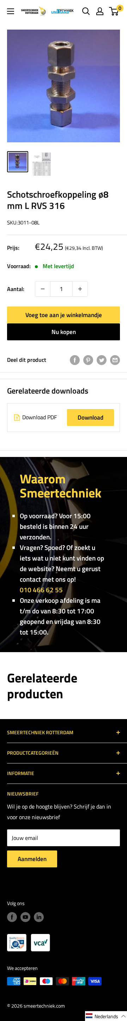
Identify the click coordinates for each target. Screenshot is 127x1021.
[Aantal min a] (80, 288)
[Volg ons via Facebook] (12, 917)
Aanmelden (32, 859)
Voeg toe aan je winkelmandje (63, 315)
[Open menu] (10, 11)
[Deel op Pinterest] (88, 359)
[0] (114, 11)
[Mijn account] (99, 11)
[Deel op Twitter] (102, 359)
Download (90, 417)
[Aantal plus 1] (42, 288)
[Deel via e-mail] (115, 359)
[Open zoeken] (86, 11)
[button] (106, 1016)
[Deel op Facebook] (75, 359)
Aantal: (15, 289)
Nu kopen (64, 331)
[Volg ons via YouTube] (25, 917)
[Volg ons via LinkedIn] (39, 917)
